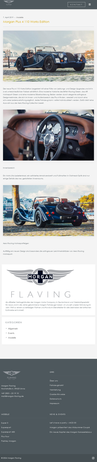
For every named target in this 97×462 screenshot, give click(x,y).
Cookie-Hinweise (57, 394)
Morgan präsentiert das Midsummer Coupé (70, 427)
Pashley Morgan (8, 441)
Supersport (6, 427)
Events (11, 333)
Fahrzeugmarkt (57, 385)
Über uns (54, 380)
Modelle (19, 17)
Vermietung (55, 390)
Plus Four (5, 436)
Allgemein (13, 328)
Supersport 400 (8, 432)
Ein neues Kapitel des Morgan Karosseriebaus (71, 432)
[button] (90, 5)
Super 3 (4, 423)
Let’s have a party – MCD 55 (63, 422)
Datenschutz (55, 399)
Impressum (54, 403)
